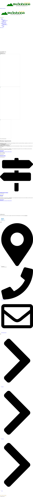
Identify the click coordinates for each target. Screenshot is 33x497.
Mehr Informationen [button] (2, 150)
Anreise (1, 51)
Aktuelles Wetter (3, 155)
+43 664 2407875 (2, 17)
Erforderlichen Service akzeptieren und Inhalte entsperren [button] (6, 151)
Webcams (1, 195)
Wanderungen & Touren (4, 192)
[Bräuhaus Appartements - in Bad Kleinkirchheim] (2, 8)
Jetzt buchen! (26, 215)
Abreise (1, 52)
